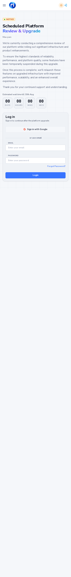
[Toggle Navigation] (4, 5)
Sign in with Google (37, 129)
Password (13, 156)
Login (35, 175)
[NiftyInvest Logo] (12, 5)
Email (10, 143)
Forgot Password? (56, 166)
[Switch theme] (61, 5)
